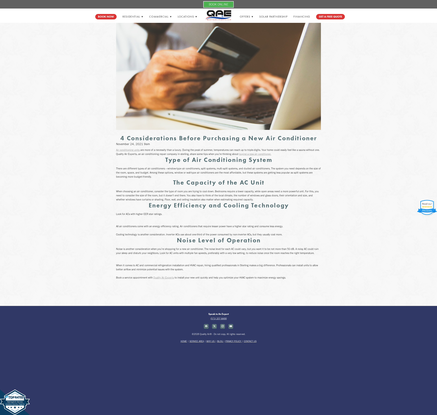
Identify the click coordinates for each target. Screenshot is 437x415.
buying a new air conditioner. (255, 154)
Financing (301, 16)
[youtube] (230, 326)
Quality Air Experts (163, 277)
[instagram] (222, 326)
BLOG (220, 341)
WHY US (210, 341)
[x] (214, 326)
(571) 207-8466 (218, 318)
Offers (246, 16)
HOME (184, 341)
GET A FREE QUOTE (330, 16)
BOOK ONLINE (218, 4)
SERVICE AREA (196, 341)
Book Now (106, 16)
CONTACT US (250, 341)
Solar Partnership (273, 16)
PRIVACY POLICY (233, 341)
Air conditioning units (128, 150)
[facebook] (206, 326)
